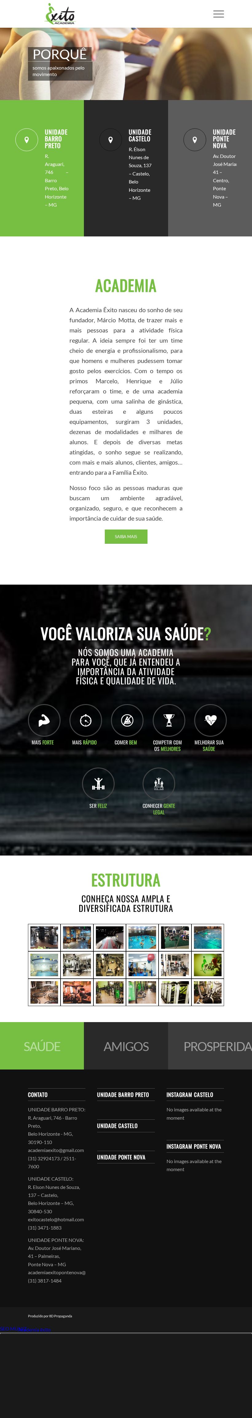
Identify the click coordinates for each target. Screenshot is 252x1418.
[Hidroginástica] (142, 937)
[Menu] (215, 14)
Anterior (14, 64)
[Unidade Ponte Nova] (194, 139)
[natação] (207, 937)
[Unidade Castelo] (110, 139)
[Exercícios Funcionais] (175, 937)
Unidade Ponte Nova (224, 138)
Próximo (238, 64)
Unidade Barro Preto (56, 138)
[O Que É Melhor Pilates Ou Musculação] (44, 937)
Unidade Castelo (140, 135)
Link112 (8, 1329)
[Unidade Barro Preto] (26, 139)
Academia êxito (34, 1329)
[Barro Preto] (77, 937)
